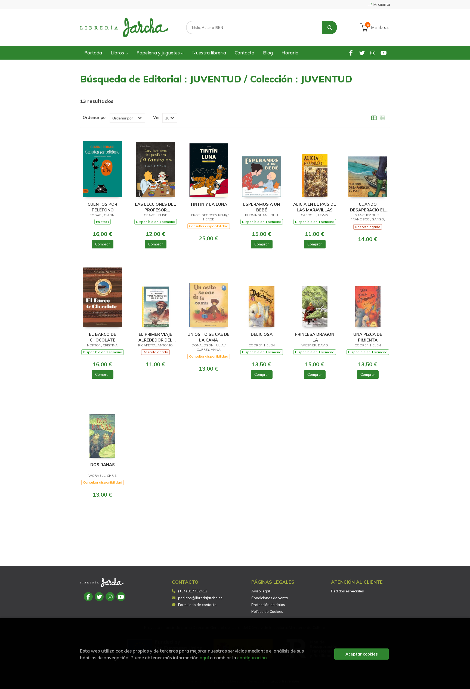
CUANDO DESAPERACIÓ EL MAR (367, 207)
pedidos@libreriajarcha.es (200, 598)
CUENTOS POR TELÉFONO (102, 207)
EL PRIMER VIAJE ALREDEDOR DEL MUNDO (155, 337)
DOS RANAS (102, 464)
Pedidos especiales (347, 591)
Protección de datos (268, 604)
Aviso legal (260, 591)
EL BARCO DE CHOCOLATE (102, 337)
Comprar (102, 244)
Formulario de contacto (197, 604)
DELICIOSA (262, 334)
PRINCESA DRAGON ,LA (314, 337)
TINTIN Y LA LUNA (208, 204)
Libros (118, 53)
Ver (156, 117)
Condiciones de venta (269, 598)
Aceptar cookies (361, 654)
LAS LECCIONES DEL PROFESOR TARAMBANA (155, 207)
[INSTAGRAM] (372, 52)
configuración (252, 657)
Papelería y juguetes (159, 53)
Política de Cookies (267, 611)
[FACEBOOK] (351, 52)
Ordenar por (95, 117)
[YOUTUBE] (383, 52)
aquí (204, 657)
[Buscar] (329, 27)
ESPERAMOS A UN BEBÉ (261, 207)
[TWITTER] (361, 52)
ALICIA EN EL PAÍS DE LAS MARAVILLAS (314, 207)
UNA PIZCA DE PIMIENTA (367, 337)
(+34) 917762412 (192, 591)
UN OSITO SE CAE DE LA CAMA (208, 337)
